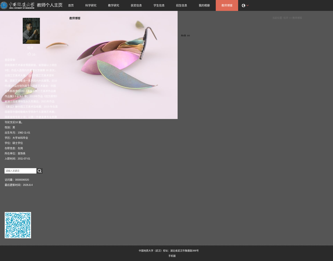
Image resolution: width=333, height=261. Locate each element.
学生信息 (159, 5)
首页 (71, 5)
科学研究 (90, 5)
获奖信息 (136, 5)
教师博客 (227, 5)
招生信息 (181, 5)
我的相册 (204, 5)
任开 (285, 17)
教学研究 (113, 5)
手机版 (172, 255)
